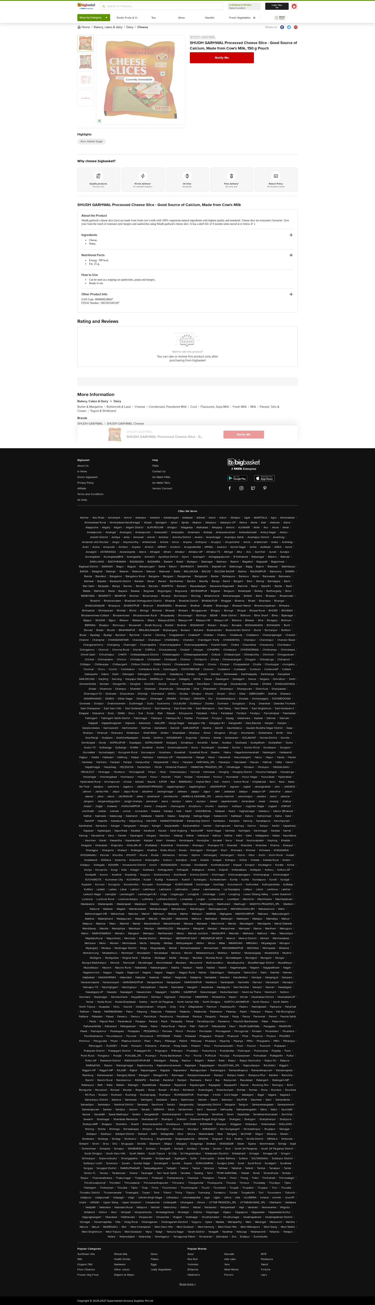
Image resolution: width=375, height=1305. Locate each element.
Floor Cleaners (86, 1269)
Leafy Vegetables (161, 1269)
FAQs (155, 465)
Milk (254, 407)
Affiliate (81, 488)
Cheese (141, 407)
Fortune (266, 1269)
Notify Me (222, 58)
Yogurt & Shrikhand (103, 411)
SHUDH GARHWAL (203, 37)
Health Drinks (122, 1259)
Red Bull (193, 1259)
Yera (226, 1264)
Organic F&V (85, 1264)
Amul (191, 1254)
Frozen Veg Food (87, 1274)
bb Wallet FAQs (161, 477)
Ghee (154, 1254)
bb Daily (82, 499)
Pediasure (267, 1259)
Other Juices (122, 1269)
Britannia (193, 1269)
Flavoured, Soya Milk (216, 407)
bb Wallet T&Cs (161, 482)
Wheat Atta (120, 1254)
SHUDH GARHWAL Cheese (125, 424)
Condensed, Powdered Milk (169, 407)
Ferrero (228, 1274)
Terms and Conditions (90, 494)
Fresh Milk (241, 407)
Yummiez (193, 1264)
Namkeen (120, 1264)
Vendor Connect (162, 488)
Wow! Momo (231, 1269)
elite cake (230, 1259)
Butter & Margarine (91, 407)
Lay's (264, 1274)
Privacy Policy (85, 482)
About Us (83, 465)
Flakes (155, 1259)
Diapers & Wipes (124, 1274)
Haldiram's (194, 1274)
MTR (263, 1254)
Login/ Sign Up (277, 6)
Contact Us (159, 471)
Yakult (264, 1264)
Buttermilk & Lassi (120, 407)
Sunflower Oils (86, 1254)
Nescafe (229, 1254)
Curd (194, 407)
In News (82, 471)
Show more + (187, 1284)
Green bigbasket (87, 477)
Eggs (154, 1264)
